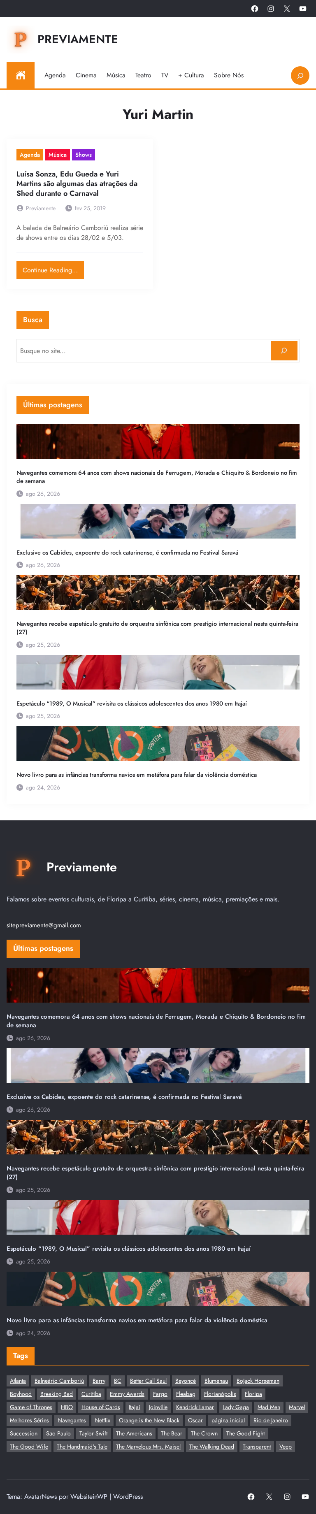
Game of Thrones (31, 1407)
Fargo (160, 1394)
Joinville (158, 1407)
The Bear (171, 1433)
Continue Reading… (53, 268)
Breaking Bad (56, 1394)
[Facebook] (254, 8)
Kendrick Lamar (195, 1407)
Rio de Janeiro (270, 1420)
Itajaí (134, 1407)
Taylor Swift (93, 1433)
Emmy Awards (127, 1394)
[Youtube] (302, 8)
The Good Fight (245, 1433)
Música (58, 155)
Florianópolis (220, 1394)
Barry (99, 1381)
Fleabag (185, 1394)
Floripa (253, 1394)
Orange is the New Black (149, 1420)
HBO (67, 1407)
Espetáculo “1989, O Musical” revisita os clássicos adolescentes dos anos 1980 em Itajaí (131, 703)
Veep (285, 1446)
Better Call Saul (148, 1381)
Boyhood (21, 1394)
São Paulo (58, 1433)
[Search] (284, 350)
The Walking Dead (211, 1446)
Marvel (297, 1407)
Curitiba (91, 1394)
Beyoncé (185, 1381)
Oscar (195, 1420)
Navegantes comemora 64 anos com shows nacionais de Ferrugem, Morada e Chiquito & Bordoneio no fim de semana (156, 477)
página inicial (228, 1420)
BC (117, 1381)
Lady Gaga (236, 1407)
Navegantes (72, 1420)
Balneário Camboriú (59, 1381)
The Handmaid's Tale (82, 1446)
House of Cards (100, 1407)
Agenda (30, 155)
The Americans (134, 1433)
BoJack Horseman (258, 1381)
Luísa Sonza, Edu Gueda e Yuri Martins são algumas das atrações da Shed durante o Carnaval (76, 184)
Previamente (77, 39)
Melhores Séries (29, 1420)
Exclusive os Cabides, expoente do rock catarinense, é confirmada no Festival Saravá (127, 552)
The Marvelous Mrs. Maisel (148, 1446)
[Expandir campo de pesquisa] (300, 75)
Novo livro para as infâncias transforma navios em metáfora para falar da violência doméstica (136, 775)
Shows (83, 155)
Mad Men (269, 1407)
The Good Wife (29, 1446)
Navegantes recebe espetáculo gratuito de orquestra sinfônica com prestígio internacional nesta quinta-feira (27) (157, 628)
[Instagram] (270, 8)
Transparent (257, 1446)
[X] (286, 8)
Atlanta (18, 1381)
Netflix (102, 1420)
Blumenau (216, 1381)
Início (20, 75)
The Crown (204, 1433)
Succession (23, 1433)
